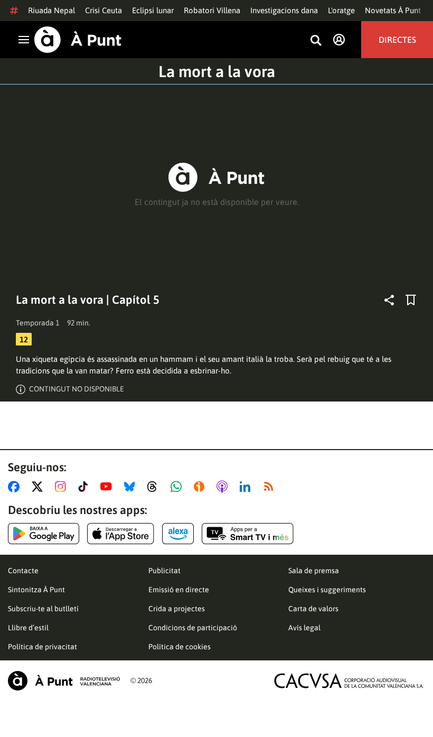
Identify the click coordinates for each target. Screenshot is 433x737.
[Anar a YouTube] (108, 486)
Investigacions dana (284, 10)
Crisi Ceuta (103, 10)
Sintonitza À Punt (36, 589)
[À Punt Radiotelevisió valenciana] (64, 681)
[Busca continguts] (315, 41)
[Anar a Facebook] (16, 486)
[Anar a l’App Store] (120, 533)
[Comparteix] (389, 300)
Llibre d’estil (28, 627)
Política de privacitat (42, 646)
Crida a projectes (176, 608)
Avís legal (304, 627)
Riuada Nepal (51, 10)
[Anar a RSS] (270, 486)
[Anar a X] (39, 486)
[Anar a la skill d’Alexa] (178, 533)
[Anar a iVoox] (201, 486)
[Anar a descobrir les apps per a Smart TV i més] (248, 533)
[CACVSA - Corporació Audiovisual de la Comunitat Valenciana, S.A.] (349, 681)
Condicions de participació (192, 627)
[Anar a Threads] (155, 486)
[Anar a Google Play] (43, 533)
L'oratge (341, 10)
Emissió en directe (178, 589)
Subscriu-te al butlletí (43, 608)
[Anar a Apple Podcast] (224, 486)
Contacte (23, 570)
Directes (397, 39)
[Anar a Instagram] (62, 486)
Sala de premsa (313, 570)
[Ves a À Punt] (77, 39)
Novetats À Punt (393, 10)
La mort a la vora (216, 71)
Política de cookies (179, 646)
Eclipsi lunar (153, 10)
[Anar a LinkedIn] (247, 486)
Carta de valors (313, 608)
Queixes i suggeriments (327, 589)
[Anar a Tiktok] (85, 486)
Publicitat (164, 570)
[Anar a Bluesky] (131, 486)
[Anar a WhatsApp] (178, 486)
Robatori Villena (212, 10)
